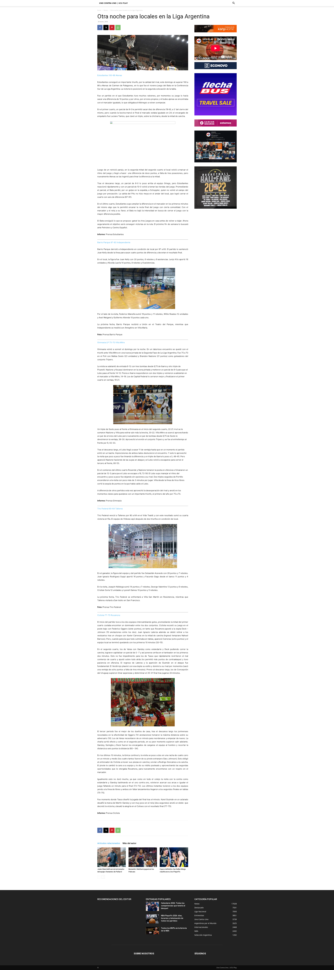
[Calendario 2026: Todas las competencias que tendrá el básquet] (152, 906)
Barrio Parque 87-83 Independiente (113, 242)
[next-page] (103, 877)
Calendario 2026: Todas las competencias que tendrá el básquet (173, 905)
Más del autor (129, 843)
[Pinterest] (112, 27)
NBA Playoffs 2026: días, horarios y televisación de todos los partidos (172, 918)
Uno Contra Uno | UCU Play (113, 3)
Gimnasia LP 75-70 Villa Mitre (111, 342)
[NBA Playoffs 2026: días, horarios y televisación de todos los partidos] (152, 918)
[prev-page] (99, 877)
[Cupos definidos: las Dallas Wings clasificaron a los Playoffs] (174, 857)
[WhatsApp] (118, 27)
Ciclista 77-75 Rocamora (108, 615)
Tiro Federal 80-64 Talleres (110, 508)
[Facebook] (100, 27)
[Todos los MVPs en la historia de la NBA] (152, 930)
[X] (106, 27)
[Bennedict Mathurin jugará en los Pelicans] (143, 857)
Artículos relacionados (108, 843)
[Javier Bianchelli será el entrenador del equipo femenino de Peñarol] (111, 857)
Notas (106, 10)
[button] (233, 3)
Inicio (99, 10)
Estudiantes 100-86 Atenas (109, 75)
